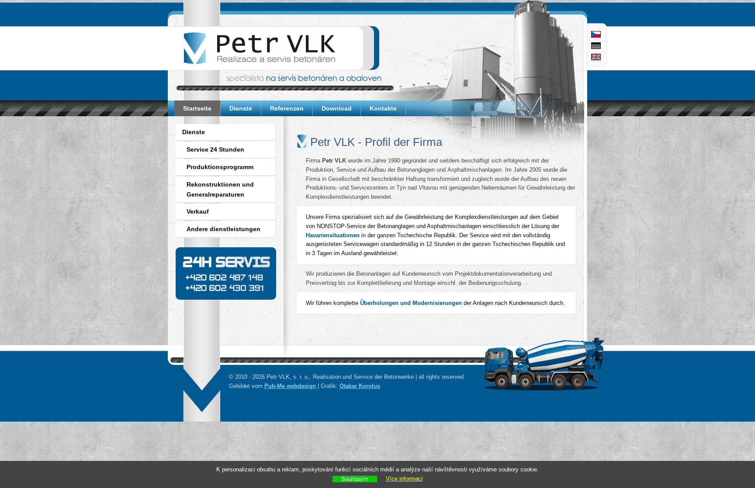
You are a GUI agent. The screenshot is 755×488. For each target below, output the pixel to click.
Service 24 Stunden (215, 149)
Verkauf (198, 211)
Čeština (596, 35)
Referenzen (287, 108)
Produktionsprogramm (220, 166)
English (596, 57)
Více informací (404, 478)
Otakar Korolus (359, 386)
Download (337, 108)
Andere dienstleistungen (223, 228)
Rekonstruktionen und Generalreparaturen (220, 189)
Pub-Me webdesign (290, 386)
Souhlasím (354, 479)
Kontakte (383, 108)
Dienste (240, 108)
